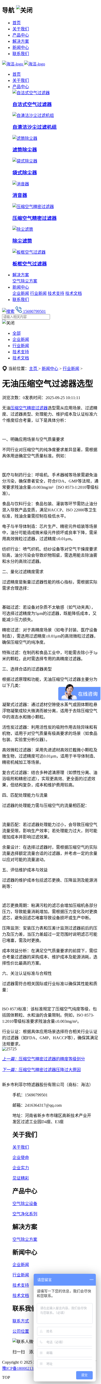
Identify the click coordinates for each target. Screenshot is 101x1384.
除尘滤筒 (22, 241)
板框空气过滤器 (29, 264)
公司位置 (20, 1331)
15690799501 (34, 311)
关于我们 (20, 29)
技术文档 (73, 293)
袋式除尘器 (24, 172)
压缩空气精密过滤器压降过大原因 (50, 1070)
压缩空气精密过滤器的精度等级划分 (52, 1059)
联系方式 (20, 1321)
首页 (16, 23)
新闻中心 (20, 47)
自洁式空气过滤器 (32, 104)
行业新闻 (38, 293)
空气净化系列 (24, 1214)
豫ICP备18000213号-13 (22, 1368)
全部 (16, 333)
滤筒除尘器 (24, 149)
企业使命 (20, 1157)
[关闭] (24, 9)
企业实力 (20, 1168)
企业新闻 (20, 293)
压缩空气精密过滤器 (34, 218)
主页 (33, 368)
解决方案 (20, 41)
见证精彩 (20, 1178)
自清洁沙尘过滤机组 (34, 127)
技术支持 (56, 293)
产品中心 (20, 35)
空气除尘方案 (24, 281)
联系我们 (20, 53)
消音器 (19, 195)
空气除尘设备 (24, 1203)
